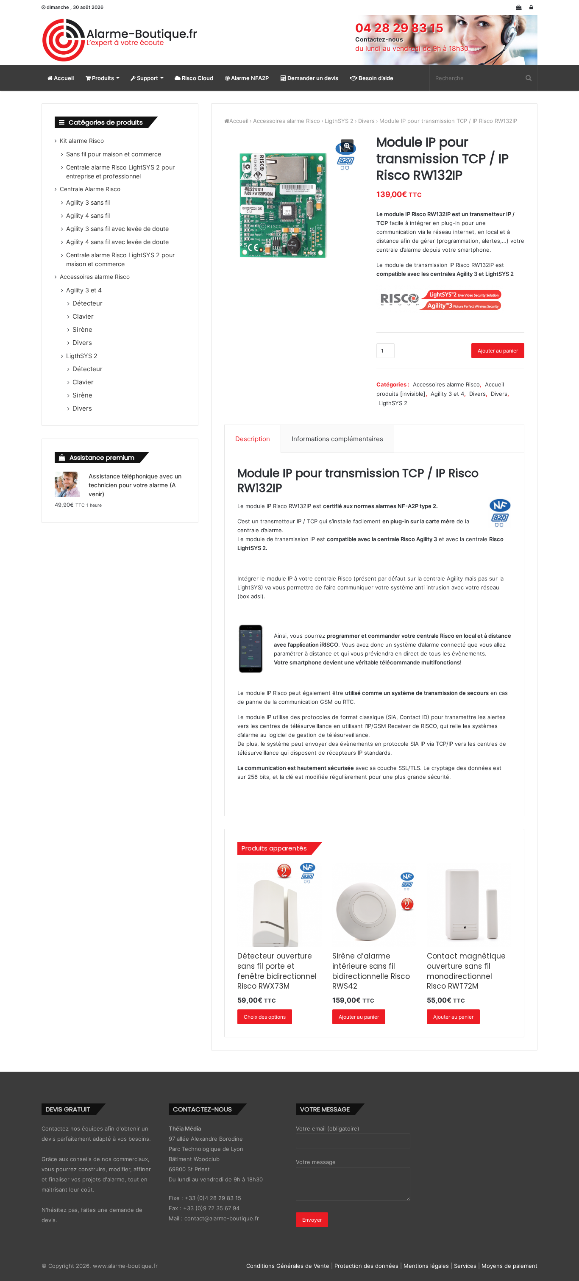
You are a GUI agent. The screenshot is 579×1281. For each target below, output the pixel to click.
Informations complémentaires (337, 439)
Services (465, 1265)
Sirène (82, 329)
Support (147, 78)
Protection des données (366, 1265)
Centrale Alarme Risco (90, 189)
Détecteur (87, 303)
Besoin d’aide (375, 78)
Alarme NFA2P (249, 78)
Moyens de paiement (509, 1265)
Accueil (63, 78)
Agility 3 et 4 (447, 393)
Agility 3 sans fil (88, 202)
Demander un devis (312, 78)
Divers (366, 120)
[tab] (253, 439)
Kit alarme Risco (82, 140)
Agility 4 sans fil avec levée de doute (117, 241)
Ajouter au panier (498, 350)
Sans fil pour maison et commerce (113, 154)
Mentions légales (426, 1265)
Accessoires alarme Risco (286, 120)
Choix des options (265, 1017)
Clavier (83, 316)
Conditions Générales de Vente (287, 1265)
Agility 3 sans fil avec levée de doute (117, 228)
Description (252, 439)
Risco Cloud (197, 78)
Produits (102, 78)
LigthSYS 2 (339, 120)
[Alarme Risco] (120, 40)
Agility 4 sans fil (88, 215)
